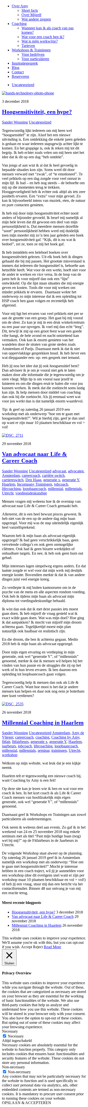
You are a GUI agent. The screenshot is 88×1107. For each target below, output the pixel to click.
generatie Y (70, 480)
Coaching (19, 24)
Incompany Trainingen (34, 484)
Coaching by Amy (65, 737)
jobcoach (61, 484)
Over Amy (20, 6)
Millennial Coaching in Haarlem (43, 722)
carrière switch (53, 475)
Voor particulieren (35, 59)
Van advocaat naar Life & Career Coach (34, 457)
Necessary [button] (10, 1031)
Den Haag (33, 480)
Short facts (30, 10)
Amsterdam (11, 475)
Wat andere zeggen (36, 19)
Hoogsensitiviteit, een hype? (37, 112)
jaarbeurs (9, 746)
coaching (42, 737)
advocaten (76, 471)
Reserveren (20, 76)
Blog (15, 68)
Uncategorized (23, 85)
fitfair (6, 742)
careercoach (31, 475)
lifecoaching (11, 489)
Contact (18, 72)
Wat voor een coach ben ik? (43, 37)
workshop (9, 755)
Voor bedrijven (33, 54)
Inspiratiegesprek (25, 63)
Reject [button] (38, 947)
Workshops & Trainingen (31, 50)
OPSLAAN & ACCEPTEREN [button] (26, 1103)
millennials (73, 489)
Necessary (16, 1036)
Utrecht (7, 493)
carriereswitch (12, 480)
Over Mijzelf (31, 15)
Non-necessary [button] (13, 1067)
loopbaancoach (34, 489)
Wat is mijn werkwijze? (40, 41)
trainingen (59, 750)
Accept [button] (26, 947)
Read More (52, 947)
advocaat (59, 471)
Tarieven (28, 46)
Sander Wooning (15, 122)
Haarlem (8, 484)
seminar (43, 750)
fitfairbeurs (20, 742)
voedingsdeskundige (31, 493)
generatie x (51, 480)
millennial (55, 489)
